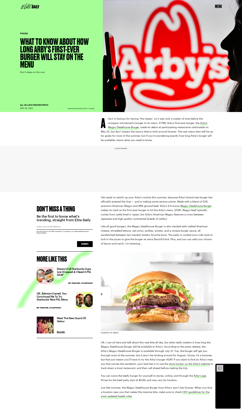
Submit (85, 244)
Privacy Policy (41, 233)
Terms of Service (80, 231)
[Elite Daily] (30, 6)
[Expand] (218, 366)
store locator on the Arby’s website (189, 363)
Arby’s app (200, 375)
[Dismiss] (237, 366)
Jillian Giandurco (36, 105)
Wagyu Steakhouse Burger (196, 205)
